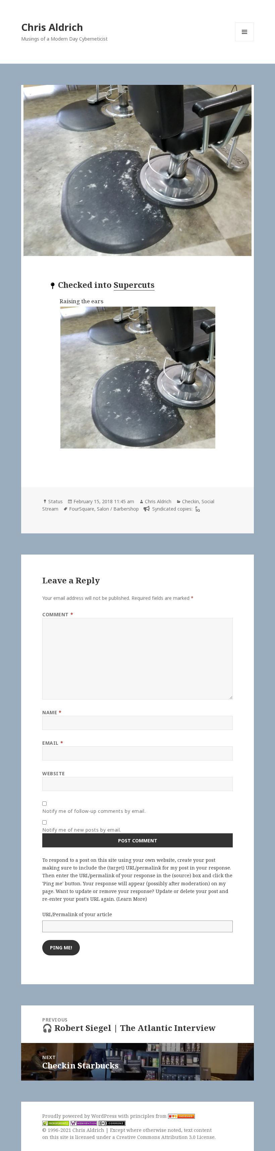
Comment (57, 614)
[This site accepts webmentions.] (83, 1123)
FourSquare (81, 509)
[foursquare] (197, 509)
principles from (149, 1116)
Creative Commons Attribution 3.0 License (165, 1137)
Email (52, 743)
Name (51, 712)
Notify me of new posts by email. (81, 830)
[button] (155, 377)
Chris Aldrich (52, 27)
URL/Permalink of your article (77, 914)
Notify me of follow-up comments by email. (94, 811)
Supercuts (134, 284)
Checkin (190, 501)
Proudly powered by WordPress (80, 1116)
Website (53, 773)
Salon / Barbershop (118, 509)
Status (55, 501)
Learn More (131, 899)
